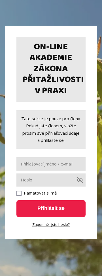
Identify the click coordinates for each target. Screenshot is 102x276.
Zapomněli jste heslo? (51, 224)
